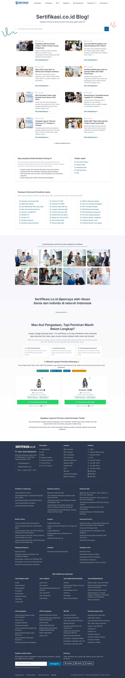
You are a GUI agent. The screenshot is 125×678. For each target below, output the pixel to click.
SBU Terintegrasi (69, 455)
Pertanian (66, 593)
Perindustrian (19, 593)
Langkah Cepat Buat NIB (59, 209)
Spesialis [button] (66, 3)
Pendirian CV (25, 217)
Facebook (69, 663)
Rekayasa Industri (20, 596)
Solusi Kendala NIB (58, 220)
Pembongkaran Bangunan (88, 560)
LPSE (91, 457)
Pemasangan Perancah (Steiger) (90, 557)
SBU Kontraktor (68, 449)
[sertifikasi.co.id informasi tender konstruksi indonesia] (22, 3)
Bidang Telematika (93, 599)
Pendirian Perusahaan (70, 474)
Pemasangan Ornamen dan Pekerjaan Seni (28, 559)
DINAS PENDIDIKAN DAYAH (48, 615)
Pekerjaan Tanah (85, 551)
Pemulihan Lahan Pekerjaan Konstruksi (27, 564)
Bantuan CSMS (68, 463)
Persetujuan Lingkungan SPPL (73, 644)
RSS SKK (92, 476)
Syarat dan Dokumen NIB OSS (73, 620)
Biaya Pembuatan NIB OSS (72, 635)
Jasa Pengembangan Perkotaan (25, 503)
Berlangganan (54, 664)
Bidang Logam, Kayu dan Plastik (98, 582)
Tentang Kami (45, 449)
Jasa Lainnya (43, 585)
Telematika (18, 599)
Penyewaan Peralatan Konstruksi (57, 551)
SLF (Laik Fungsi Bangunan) (91, 215)
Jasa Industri (43, 582)
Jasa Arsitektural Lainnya (23, 493)
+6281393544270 (23, 463)
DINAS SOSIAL (44, 622)
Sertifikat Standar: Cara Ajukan (92, 223)
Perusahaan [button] (103, 3)
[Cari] (106, 29)
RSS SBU (92, 474)
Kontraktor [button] (37, 3)
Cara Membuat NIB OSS (71, 618)
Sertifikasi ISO (68, 466)
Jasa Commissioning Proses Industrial (27, 523)
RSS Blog (93, 471)
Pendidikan (18, 591)
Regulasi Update (46, 457)
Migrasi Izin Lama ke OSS (60, 217)
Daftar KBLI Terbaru (27, 204)
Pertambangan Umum (70, 590)
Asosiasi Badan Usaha (97, 452)
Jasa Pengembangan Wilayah (24, 506)
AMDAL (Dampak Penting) (90, 201)
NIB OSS (66, 471)
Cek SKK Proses (95, 468)
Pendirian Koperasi (27, 220)
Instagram (89, 663)
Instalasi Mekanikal (53, 531)
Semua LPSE (43, 635)
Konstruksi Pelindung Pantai (88, 528)
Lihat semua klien (61, 312)
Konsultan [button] (48, 3)
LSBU (91, 449)
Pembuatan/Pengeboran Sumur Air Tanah (93, 562)
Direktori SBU (80, 165)
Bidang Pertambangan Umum (97, 590)
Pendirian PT (25, 215)
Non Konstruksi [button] (78, 3)
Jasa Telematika (44, 593)
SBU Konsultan (68, 452)
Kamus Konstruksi (47, 460)
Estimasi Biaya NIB (58, 223)
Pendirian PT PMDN (58, 204)
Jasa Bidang (43, 598)
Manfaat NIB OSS (69, 623)
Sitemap (53, 675)
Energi (17, 582)
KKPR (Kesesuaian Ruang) (90, 209)
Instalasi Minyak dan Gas (55, 538)
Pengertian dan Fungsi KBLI (30, 201)
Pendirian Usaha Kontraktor (30, 223)
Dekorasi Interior (20, 551)
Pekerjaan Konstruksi (21, 625)
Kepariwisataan (20, 585)
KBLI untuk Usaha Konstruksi (30, 209)
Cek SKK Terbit (95, 463)
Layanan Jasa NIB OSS (28, 212)
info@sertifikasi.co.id (24, 467)
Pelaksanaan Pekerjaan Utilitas (89, 554)
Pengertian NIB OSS (70, 615)
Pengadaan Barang (21, 622)
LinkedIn (79, 663)
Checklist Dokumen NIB (59, 212)
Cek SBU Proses (95, 460)
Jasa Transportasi (45, 595)
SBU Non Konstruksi (70, 460)
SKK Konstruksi (81, 170)
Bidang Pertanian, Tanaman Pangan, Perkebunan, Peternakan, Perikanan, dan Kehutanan (98, 595)
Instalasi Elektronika (53, 523)
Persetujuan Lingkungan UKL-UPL (74, 641)
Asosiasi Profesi (95, 455)
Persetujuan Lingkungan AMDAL (74, 638)
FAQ (77, 173)
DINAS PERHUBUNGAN (46, 625)
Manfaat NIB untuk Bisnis (60, 215)
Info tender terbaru (82, 162)
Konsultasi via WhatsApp (38, 402)
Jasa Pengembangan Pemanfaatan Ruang (28, 500)
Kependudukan (20, 588)
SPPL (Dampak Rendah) (90, 206)
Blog (42, 455)
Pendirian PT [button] (91, 3)
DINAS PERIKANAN (45, 633)
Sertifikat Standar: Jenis (89, 220)
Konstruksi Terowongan (87, 540)
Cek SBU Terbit (95, 466)
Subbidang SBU (81, 167)
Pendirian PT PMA (57, 201)
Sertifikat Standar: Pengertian (91, 217)
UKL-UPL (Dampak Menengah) (92, 204)
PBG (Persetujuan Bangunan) (91, 212)
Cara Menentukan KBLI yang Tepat (32, 206)
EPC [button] (57, 3)
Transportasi (19, 602)
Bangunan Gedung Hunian (55, 493)
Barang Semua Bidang (71, 598)
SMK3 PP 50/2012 (69, 476)
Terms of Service (46, 466)
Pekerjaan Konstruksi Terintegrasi (25, 642)
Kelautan (66, 582)
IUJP (65, 468)
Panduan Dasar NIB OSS (59, 206)
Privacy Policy (45, 463)
